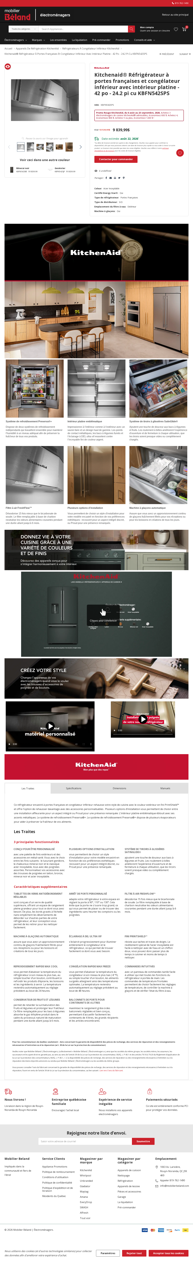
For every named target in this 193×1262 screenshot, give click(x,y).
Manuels (165, 788)
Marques (37, 40)
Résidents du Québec (54, 1196)
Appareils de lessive (129, 1186)
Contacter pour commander (116, 159)
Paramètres (108, 1253)
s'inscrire (165, 30)
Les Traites (28, 788)
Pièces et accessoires (129, 1191)
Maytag (84, 1191)
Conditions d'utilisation (55, 1177)
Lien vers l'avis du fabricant (111, 1070)
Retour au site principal (175, 14)
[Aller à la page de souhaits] (176, 29)
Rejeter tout (134, 1253)
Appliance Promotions (54, 1166)
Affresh (84, 1212)
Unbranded (86, 1180)
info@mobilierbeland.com (174, 1185)
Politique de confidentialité (57, 1182)
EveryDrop (86, 1202)
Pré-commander (127, 1207)
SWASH (84, 1207)
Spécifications (73, 788)
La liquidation (125, 1202)
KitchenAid (86, 1170)
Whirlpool (85, 1175)
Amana (84, 1196)
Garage (122, 1196)
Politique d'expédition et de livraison (57, 1189)
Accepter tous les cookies (168, 1253)
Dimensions (119, 788)
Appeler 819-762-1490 (172, 1180)
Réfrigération (125, 1180)
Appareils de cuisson (129, 1170)
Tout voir (85, 1218)
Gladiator (85, 1186)
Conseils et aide (143, 40)
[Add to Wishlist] (180, 153)
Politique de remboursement (58, 1172)
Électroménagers (14, 40)
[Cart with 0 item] (184, 29)
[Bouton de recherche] (131, 29)
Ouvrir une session (149, 30)
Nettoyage (124, 1175)
